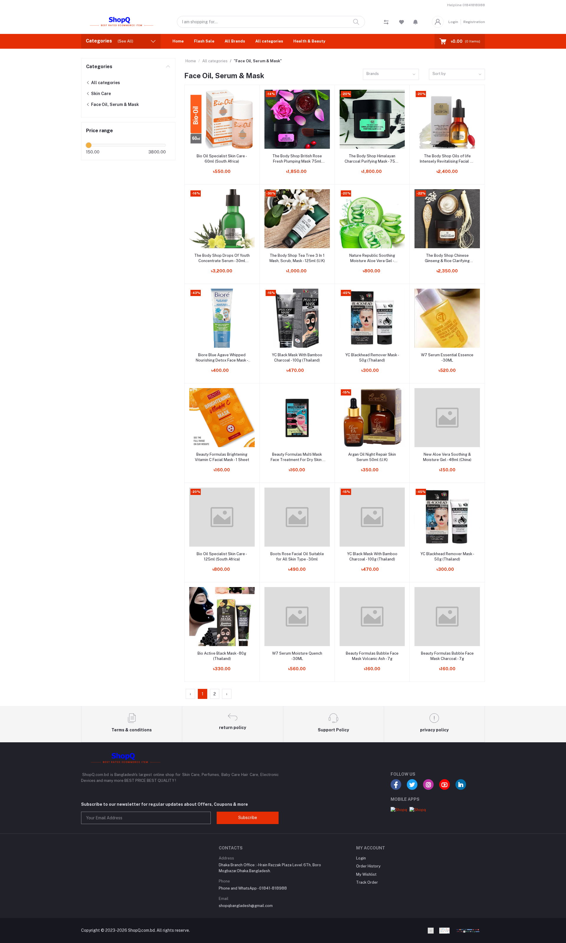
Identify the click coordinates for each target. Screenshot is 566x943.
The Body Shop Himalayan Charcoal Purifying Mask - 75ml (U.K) (372, 159)
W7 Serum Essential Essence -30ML (447, 357)
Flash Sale (204, 41)
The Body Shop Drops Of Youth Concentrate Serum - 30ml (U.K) (222, 258)
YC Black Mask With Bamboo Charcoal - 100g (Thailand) (297, 357)
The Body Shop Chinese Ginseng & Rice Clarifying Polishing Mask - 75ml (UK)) (447, 258)
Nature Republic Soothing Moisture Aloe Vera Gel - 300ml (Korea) (372, 258)
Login (453, 22)
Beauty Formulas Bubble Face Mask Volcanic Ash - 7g (372, 656)
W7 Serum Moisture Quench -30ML (297, 656)
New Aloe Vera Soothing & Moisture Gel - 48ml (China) (447, 457)
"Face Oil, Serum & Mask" (258, 61)
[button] (415, 21)
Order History (368, 866)
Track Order (367, 882)
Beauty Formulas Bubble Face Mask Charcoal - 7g (447, 656)
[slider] (89, 145)
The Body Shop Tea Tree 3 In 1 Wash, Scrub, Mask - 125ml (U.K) (297, 258)
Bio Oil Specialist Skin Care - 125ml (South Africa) (222, 556)
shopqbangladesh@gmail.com (246, 905)
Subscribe (247, 817)
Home (178, 41)
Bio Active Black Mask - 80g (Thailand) (222, 656)
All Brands (235, 41)
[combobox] (391, 74)
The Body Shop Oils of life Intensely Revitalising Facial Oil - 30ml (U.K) (447, 159)
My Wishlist (366, 874)
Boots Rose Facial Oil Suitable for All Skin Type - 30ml (297, 556)
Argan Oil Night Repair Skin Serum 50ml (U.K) (372, 457)
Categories (99, 66)
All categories (269, 41)
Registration (474, 22)
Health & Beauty (309, 41)
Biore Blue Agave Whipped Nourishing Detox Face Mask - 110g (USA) (222, 358)
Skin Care (100, 93)
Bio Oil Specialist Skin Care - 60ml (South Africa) (222, 159)
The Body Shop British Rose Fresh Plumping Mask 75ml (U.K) (297, 159)
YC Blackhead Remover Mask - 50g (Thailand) (372, 357)
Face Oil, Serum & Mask (114, 104)
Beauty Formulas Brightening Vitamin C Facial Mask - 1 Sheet (222, 457)
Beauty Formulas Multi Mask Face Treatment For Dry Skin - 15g (297, 457)
